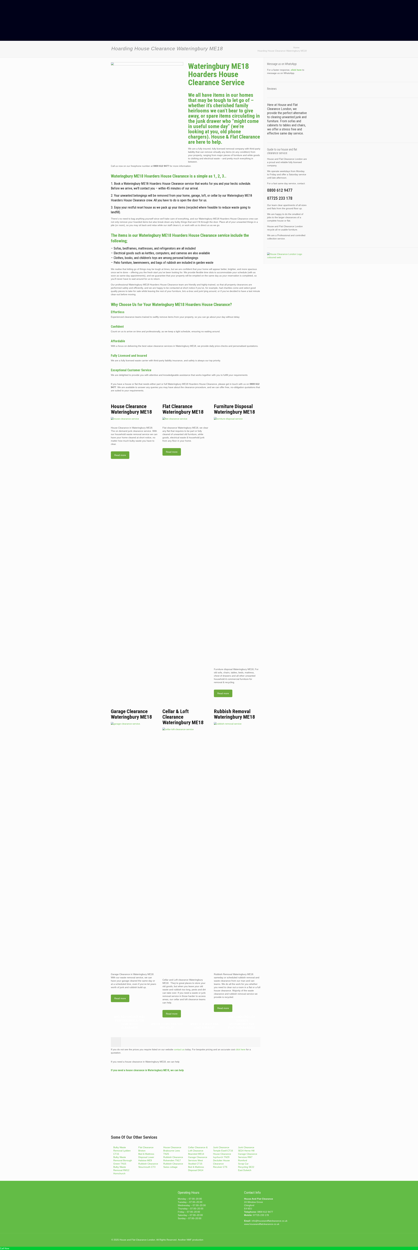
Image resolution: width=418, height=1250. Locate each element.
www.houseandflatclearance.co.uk (261, 1224)
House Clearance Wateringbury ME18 (131, 409)
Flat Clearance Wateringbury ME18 (182, 409)
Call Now (4, 1248)
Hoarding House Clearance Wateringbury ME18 (282, 50)
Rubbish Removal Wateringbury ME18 (234, 714)
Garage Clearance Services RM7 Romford (247, 1157)
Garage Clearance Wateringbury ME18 (131, 714)
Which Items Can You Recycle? (167, 1025)
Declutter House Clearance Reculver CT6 (221, 1163)
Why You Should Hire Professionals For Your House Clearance (129, 1022)
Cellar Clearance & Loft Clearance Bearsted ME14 (198, 1150)
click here (240, 1049)
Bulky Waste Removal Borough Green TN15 (122, 1160)
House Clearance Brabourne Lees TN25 (172, 1150)
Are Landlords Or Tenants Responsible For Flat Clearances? (241, 1022)
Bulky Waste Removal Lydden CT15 (122, 1150)
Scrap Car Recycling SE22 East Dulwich (246, 1167)
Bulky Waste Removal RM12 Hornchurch (121, 1170)
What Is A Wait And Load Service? (204, 1025)
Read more (120, 455)
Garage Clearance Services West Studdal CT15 (197, 1160)
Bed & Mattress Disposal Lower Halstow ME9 (146, 1157)
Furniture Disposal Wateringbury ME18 (234, 409)
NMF (189, 1239)
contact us (179, 1049)
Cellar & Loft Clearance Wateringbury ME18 (182, 717)
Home (296, 47)
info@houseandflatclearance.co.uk (269, 1220)
